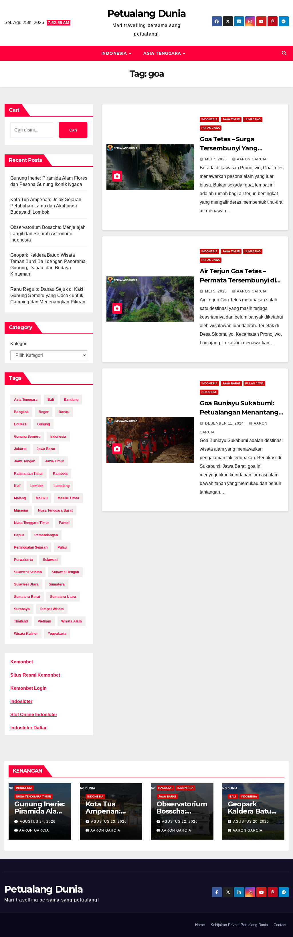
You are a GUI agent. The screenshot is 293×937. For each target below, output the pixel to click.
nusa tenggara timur (31, 523)
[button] (284, 53)
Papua (19, 535)
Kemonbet (21, 661)
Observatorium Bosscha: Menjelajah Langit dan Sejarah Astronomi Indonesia (48, 233)
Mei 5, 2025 (216, 291)
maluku (41, 498)
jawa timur (54, 461)
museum (21, 510)
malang (20, 498)
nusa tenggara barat (55, 510)
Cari (14, 110)
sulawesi (50, 560)
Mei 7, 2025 (216, 159)
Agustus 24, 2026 (38, 822)
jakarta (20, 449)
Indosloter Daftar (28, 727)
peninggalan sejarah (30, 547)
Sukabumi (209, 392)
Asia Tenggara (162, 53)
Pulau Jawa (210, 127)
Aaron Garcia (252, 159)
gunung (43, 424)
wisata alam (71, 621)
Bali (232, 796)
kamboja (60, 474)
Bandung (165, 787)
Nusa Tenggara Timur (33, 796)
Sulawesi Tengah (65, 572)
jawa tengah (24, 461)
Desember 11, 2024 (225, 423)
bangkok (21, 412)
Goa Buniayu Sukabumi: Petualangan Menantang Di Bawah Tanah (239, 412)
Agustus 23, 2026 (109, 822)
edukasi (20, 424)
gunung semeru (27, 437)
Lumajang (253, 119)
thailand (21, 621)
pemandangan (46, 535)
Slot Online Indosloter (33, 714)
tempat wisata (52, 609)
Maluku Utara (68, 498)
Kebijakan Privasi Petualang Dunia (239, 925)
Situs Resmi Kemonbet (35, 675)
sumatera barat (27, 597)
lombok (36, 486)
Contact (280, 925)
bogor (44, 412)
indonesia (58, 437)
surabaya (22, 609)
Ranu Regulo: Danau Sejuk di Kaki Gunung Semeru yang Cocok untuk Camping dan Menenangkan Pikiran (47, 295)
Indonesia (114, 53)
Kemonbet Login (28, 688)
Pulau (62, 547)
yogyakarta (57, 634)
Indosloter (21, 701)
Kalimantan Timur (28, 474)
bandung (71, 400)
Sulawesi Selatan (28, 572)
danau (64, 412)
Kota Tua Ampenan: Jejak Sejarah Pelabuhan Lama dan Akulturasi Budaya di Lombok (45, 206)
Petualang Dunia (146, 13)
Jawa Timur (231, 119)
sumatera (57, 584)
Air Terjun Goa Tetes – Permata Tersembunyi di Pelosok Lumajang (238, 280)
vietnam (44, 621)
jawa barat (46, 449)
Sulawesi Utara (26, 584)
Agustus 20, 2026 (251, 822)
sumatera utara (63, 597)
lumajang (62, 486)
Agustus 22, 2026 (180, 822)
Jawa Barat (231, 383)
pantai (64, 523)
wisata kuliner (26, 634)
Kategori (18, 343)
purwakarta (23, 560)
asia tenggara (25, 400)
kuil (17, 486)
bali (50, 400)
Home (200, 925)
